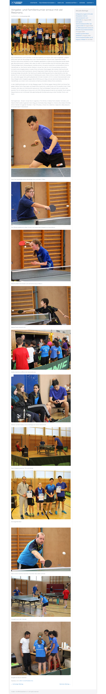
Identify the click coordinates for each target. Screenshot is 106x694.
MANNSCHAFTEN (71, 2)
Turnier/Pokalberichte (27, 680)
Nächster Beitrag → (65, 684)
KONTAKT (90, 2)
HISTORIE (82, 2)
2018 (20, 680)
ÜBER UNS (60, 2)
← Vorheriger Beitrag (17, 684)
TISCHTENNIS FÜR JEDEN (46, 2)
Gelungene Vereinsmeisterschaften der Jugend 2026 (84, 23)
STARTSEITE (33, 2)
